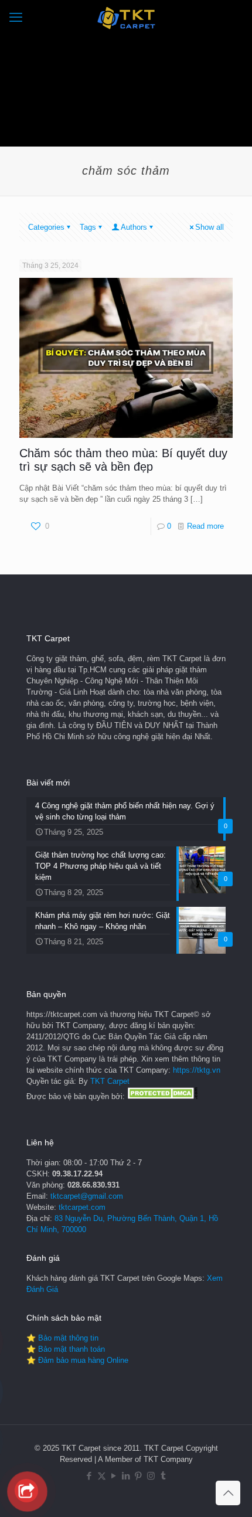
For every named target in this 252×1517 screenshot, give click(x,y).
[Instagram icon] (151, 1476)
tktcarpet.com (82, 1207)
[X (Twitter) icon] (101, 1476)
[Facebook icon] (89, 1476)
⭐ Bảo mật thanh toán (65, 1349)
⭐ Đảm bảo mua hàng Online (77, 1360)
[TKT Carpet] (126, 17)
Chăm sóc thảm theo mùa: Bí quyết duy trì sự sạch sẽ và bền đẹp (123, 460)
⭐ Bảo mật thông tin (62, 1338)
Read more (205, 526)
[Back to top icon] (228, 1493)
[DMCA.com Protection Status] (162, 1096)
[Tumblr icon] (163, 1476)
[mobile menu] (16, 18)
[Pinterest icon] (138, 1476)
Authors (134, 227)
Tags (88, 227)
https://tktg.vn (196, 1070)
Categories (46, 227)
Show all (209, 227)
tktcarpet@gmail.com (86, 1196)
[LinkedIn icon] (126, 1476)
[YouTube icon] (114, 1476)
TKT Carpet (110, 1081)
